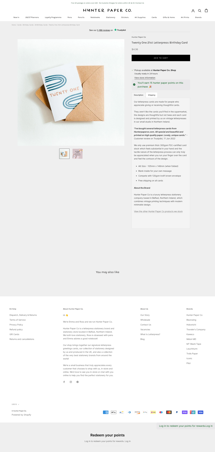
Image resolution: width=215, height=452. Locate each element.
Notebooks (95, 17)
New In (16, 17)
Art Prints (185, 17)
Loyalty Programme (53, 17)
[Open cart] (206, 10)
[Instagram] (71, 381)
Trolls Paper (192, 353)
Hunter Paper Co (139, 37)
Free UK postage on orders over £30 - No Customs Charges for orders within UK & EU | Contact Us (107, 3)
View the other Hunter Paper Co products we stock (158, 211)
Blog (142, 339)
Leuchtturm (191, 348)
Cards (154, 17)
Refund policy (16, 329)
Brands (198, 17)
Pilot (188, 363)
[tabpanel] (161, 163)
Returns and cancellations (22, 339)
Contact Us (145, 324)
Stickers (125, 17)
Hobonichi (191, 324)
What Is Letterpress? (150, 334)
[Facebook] (64, 381)
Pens (70, 17)
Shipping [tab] (151, 95)
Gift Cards (14, 334)
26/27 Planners (32, 17)
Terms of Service (18, 320)
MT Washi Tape (193, 344)
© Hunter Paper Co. (19, 411)
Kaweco (190, 334)
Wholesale (145, 320)
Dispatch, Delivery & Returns (23, 315)
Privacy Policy (16, 324)
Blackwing (191, 320)
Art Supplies (140, 17)
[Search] (199, 10)
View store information (144, 78)
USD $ (14, 404)
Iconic (189, 358)
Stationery (110, 17)
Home (14, 25)
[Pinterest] (77, 381)
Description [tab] (138, 95)
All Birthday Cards (41, 25)
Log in (209, 425)
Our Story (145, 315)
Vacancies (145, 329)
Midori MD (191, 339)
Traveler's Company (195, 329)
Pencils (81, 17)
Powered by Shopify (21, 414)
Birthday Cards (28, 25)
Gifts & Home (169, 17)
